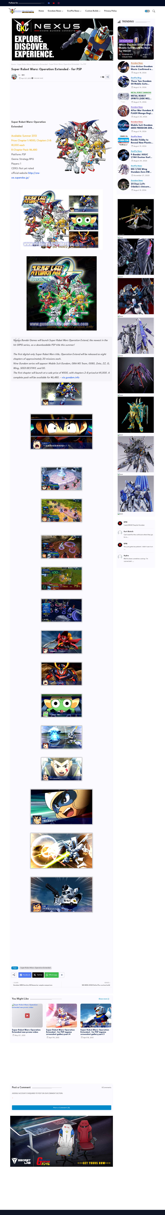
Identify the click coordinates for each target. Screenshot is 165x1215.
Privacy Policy (110, 11)
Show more (103, 999)
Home (41, 11)
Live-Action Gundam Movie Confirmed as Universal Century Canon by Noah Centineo (142, 68)
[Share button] (61, 975)
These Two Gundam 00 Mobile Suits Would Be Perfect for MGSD (142, 82)
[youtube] (53, 3)
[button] (147, 11)
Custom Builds (91, 11)
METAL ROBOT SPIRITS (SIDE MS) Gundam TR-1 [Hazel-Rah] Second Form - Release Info (142, 97)
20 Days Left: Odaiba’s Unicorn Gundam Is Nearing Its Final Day (141, 185)
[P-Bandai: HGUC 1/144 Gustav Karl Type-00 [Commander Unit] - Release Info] (123, 155)
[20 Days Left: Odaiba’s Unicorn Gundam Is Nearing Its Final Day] (123, 184)
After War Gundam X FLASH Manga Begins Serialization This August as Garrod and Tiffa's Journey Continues (142, 112)
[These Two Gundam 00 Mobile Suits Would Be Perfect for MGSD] (123, 81)
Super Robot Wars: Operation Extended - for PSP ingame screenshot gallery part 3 (94, 1032)
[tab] (41, 11)
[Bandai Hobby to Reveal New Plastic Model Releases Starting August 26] (123, 140)
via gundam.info (70, 377)
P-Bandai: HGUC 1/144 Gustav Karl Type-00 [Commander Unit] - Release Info (141, 156)
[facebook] (49, 3)
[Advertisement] (61, 102)
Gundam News (54, 11)
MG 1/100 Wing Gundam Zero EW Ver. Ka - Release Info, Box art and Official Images (140, 170)
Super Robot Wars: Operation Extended (32, 64)
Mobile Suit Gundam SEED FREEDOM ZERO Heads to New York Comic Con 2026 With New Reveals (142, 126)
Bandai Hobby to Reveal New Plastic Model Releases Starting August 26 (141, 141)
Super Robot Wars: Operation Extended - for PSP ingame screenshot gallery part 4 (60, 1032)
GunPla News (73, 11)
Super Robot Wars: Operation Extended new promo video (26, 1031)
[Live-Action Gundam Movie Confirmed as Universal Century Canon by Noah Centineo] (123, 67)
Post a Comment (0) (61, 1108)
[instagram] (58, 3)
